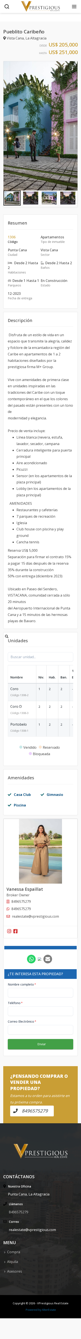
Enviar (41, 1044)
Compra (13, 1252)
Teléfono (15, 1003)
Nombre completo (22, 984)
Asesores (14, 1271)
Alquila (12, 1261)
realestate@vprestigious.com (35, 916)
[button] (12, 198)
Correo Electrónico (22, 1021)
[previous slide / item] (6, 126)
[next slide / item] (74, 126)
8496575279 (21, 908)
